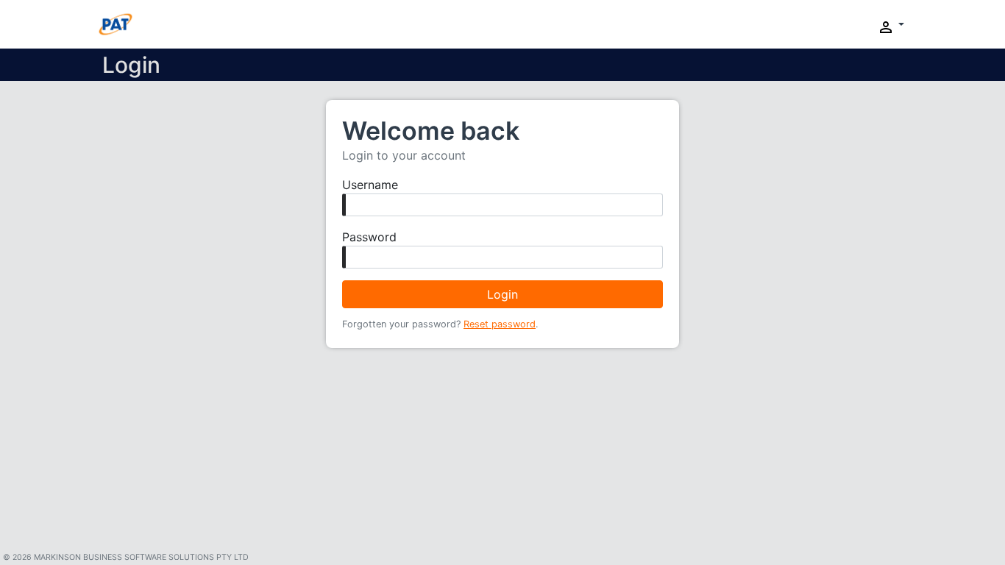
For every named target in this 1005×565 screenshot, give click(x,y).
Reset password (500, 324)
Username (370, 184)
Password (369, 237)
